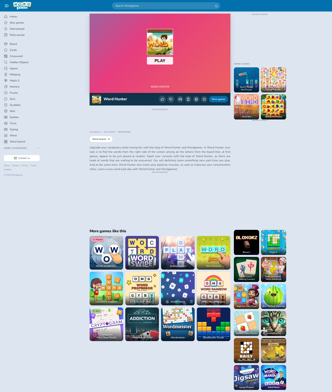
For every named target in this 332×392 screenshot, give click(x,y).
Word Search (110, 131)
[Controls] (180, 99)
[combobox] (166, 5)
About (7, 165)
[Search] (216, 6)
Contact (15, 165)
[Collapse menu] (6, 5)
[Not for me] (170, 99)
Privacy (24, 165)
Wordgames (95, 131)
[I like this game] (162, 99)
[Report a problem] (196, 99)
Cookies (8, 169)
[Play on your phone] (188, 99)
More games (218, 99)
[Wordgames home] (22, 6)
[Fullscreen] (204, 99)
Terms (33, 165)
